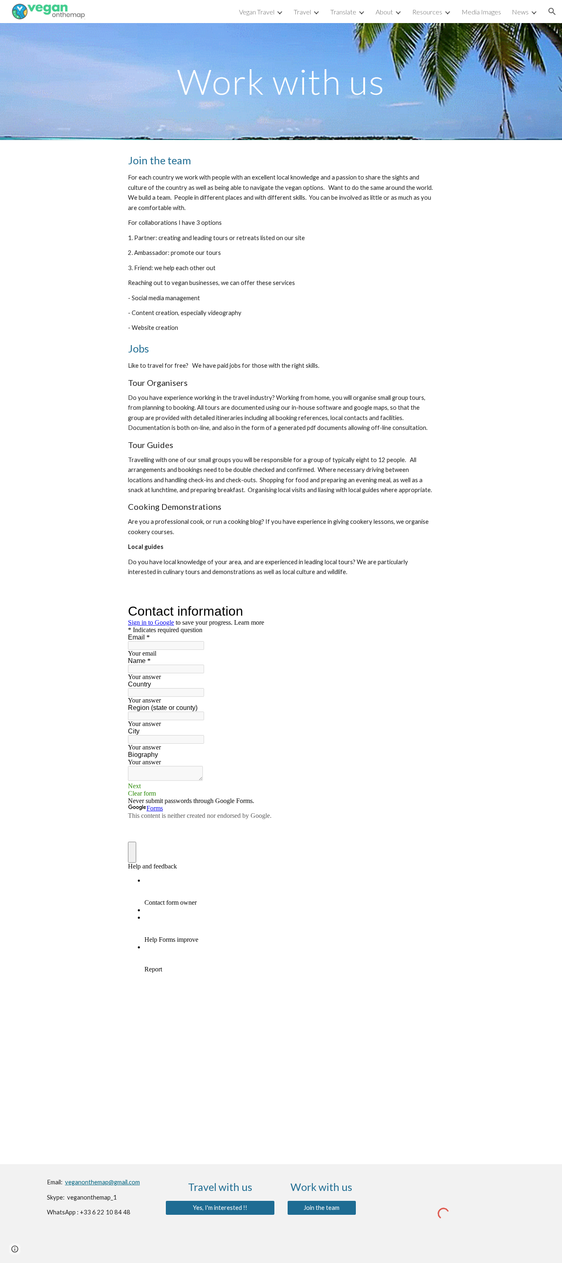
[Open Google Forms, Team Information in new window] (381, 611)
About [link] (384, 12)
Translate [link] (343, 12)
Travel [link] (302, 12)
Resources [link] (427, 12)
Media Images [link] (481, 12)
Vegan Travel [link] (256, 12)
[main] (281, 81)
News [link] (520, 12)
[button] (552, 11)
